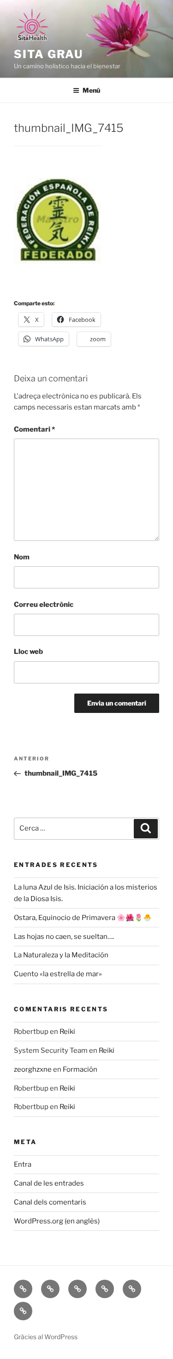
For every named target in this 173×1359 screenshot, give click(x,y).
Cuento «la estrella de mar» (58, 974)
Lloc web (28, 651)
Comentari (34, 429)
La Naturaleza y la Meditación (61, 955)
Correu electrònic (43, 604)
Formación (80, 1069)
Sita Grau (48, 54)
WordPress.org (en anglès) (57, 1221)
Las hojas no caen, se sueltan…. (64, 936)
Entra (22, 1164)
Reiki (67, 1031)
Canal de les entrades (49, 1183)
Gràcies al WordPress (46, 1337)
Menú (91, 90)
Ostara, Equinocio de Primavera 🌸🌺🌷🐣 (83, 918)
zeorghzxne (33, 1069)
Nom (22, 557)
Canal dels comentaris (50, 1202)
